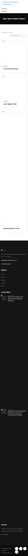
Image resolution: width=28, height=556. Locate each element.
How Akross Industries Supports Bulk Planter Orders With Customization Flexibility (17, 413)
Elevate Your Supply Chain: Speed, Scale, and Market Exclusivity (15, 299)
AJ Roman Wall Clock (10, 69)
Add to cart (3, 61)
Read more (3, 221)
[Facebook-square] (20, 548)
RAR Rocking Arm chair (11, 228)
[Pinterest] (25, 548)
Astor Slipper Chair (10, 104)
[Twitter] (16, 548)
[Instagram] (16, 552)
